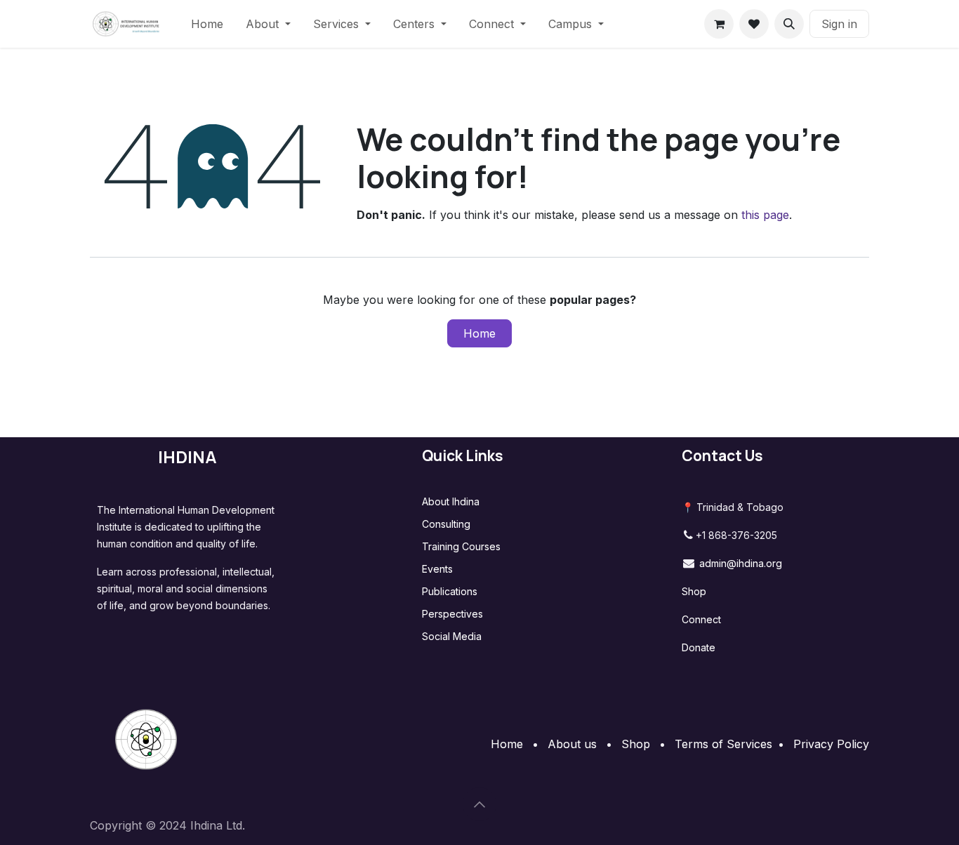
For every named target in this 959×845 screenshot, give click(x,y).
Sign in (839, 24)
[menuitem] (207, 24)
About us (572, 744)
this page (765, 215)
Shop (694, 591)
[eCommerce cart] (719, 24)
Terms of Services (723, 744)
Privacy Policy (831, 744)
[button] (789, 24)
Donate (698, 647)
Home (479, 333)
